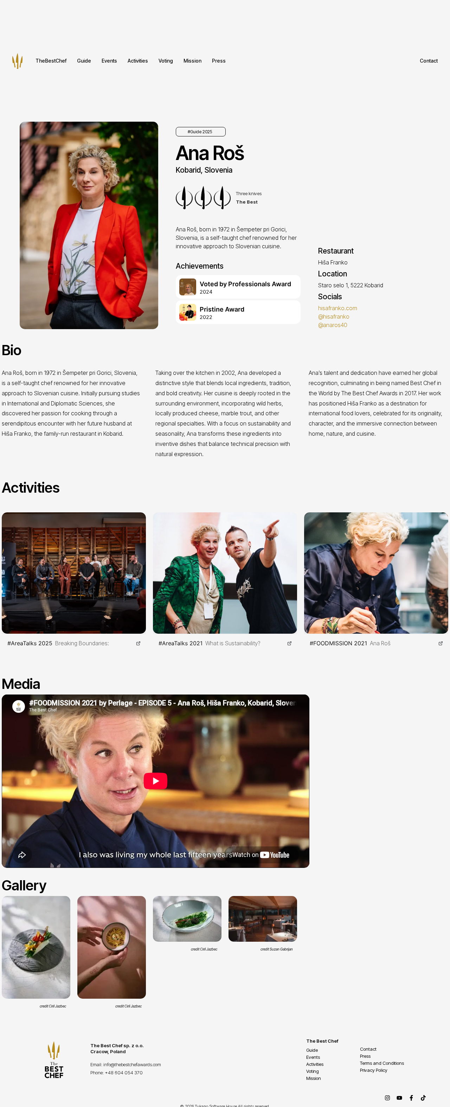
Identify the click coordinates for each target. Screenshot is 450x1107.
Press (219, 61)
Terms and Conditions (382, 1063)
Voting (166, 61)
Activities (138, 61)
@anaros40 (332, 324)
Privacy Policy (373, 1070)
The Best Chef (322, 1041)
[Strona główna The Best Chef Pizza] (17, 61)
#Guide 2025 (200, 131)
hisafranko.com (337, 308)
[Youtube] (399, 1097)
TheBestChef (51, 61)
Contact (429, 61)
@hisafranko (333, 316)
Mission (192, 61)
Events (109, 61)
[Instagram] (387, 1097)
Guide (84, 61)
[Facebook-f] (411, 1097)
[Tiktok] (423, 1097)
